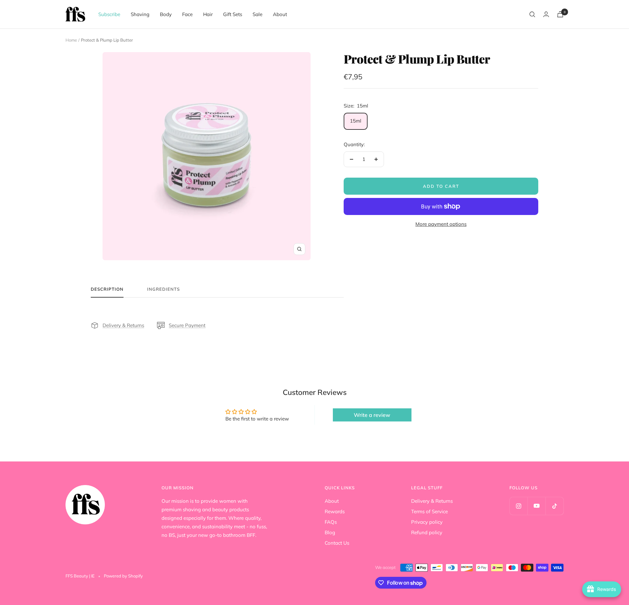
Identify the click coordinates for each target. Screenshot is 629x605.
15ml (355, 121)
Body (166, 14)
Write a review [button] (372, 415)
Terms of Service (429, 511)
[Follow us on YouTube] (536, 506)
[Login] (546, 14)
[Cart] (560, 14)
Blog (330, 532)
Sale (257, 14)
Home (71, 40)
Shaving (140, 14)
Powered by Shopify (123, 575)
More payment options (441, 224)
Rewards (335, 511)
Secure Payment (187, 325)
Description (107, 289)
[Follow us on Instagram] (518, 506)
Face (187, 14)
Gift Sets (232, 14)
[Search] (532, 14)
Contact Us (337, 543)
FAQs (331, 522)
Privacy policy (427, 522)
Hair (208, 14)
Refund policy (426, 532)
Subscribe (109, 14)
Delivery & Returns (123, 325)
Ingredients (163, 289)
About (280, 14)
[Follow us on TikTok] (554, 506)
